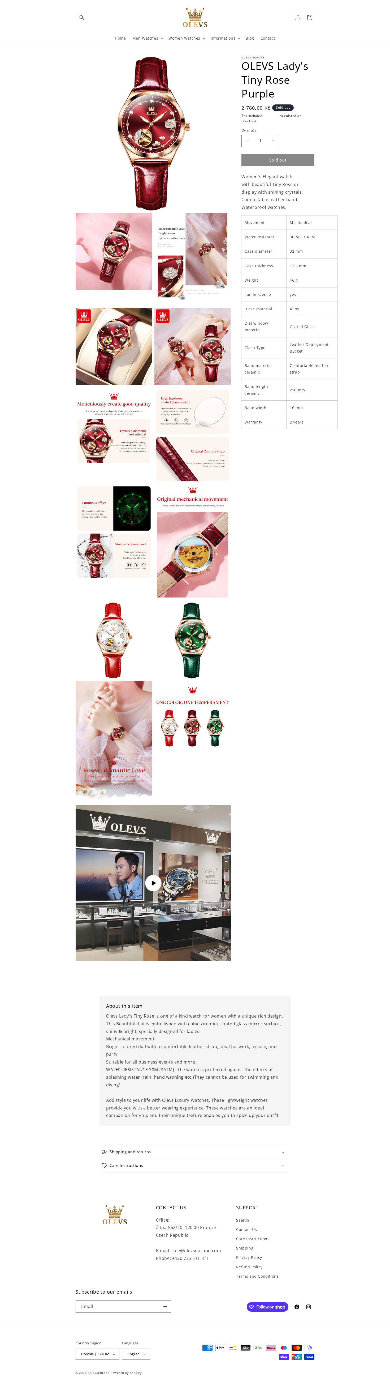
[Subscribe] (165, 1306)
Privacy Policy (249, 1257)
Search (242, 1220)
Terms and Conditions (257, 1276)
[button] (81, 17)
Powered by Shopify (126, 1373)
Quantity (248, 130)
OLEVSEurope (99, 1373)
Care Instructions (252, 1238)
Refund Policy (249, 1266)
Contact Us (246, 1229)
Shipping (271, 115)
